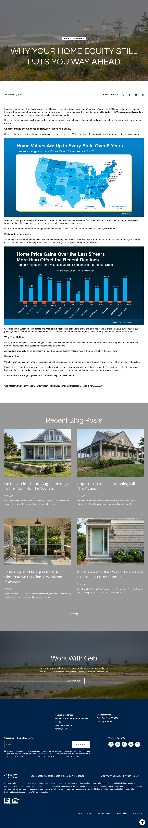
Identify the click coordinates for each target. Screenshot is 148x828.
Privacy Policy (75, 756)
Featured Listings (104, 813)
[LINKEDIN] (124, 744)
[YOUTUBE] (131, 744)
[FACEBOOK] (111, 744)
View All (74, 614)
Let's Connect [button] (74, 681)
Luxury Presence (75, 775)
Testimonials (121, 813)
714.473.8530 (112, 718)
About (89, 813)
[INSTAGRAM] (117, 744)
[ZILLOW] (137, 744)
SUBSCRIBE (81, 744)
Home (79, 813)
